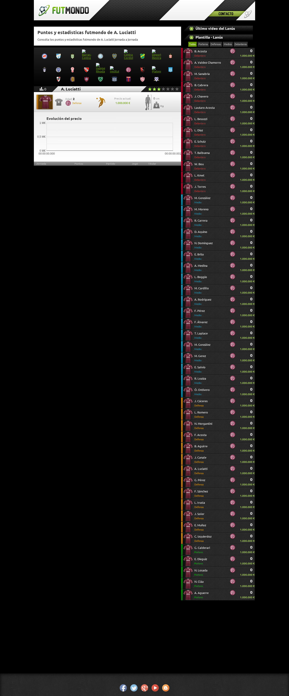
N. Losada (200, 572)
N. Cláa (199, 583)
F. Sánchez (201, 493)
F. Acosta (200, 437)
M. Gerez (200, 358)
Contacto (226, 14)
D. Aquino (200, 234)
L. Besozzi (200, 121)
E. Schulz (200, 143)
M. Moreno (201, 211)
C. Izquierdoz (203, 538)
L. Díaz (199, 132)
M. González (202, 200)
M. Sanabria (202, 76)
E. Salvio (199, 369)
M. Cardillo (201, 290)
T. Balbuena (202, 155)
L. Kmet (199, 177)
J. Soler (199, 516)
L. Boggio (200, 279)
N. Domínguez (203, 245)
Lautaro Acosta (204, 110)
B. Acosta (200, 53)
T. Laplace (201, 335)
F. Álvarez (200, 324)
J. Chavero (201, 98)
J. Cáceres (201, 403)
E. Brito (199, 256)
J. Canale (200, 459)
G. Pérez (199, 482)
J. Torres (200, 189)
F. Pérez (199, 313)
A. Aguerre (201, 595)
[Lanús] (232, 52)
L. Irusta (199, 504)
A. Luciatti (200, 471)
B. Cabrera (201, 87)
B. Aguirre (200, 448)
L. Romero (201, 414)
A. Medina (200, 267)
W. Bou (199, 166)
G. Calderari (202, 550)
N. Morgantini (203, 425)
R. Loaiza (200, 380)
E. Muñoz (200, 527)
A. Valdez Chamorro (207, 64)
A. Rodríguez (202, 301)
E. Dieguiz (200, 561)
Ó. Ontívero (202, 392)
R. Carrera (200, 222)
